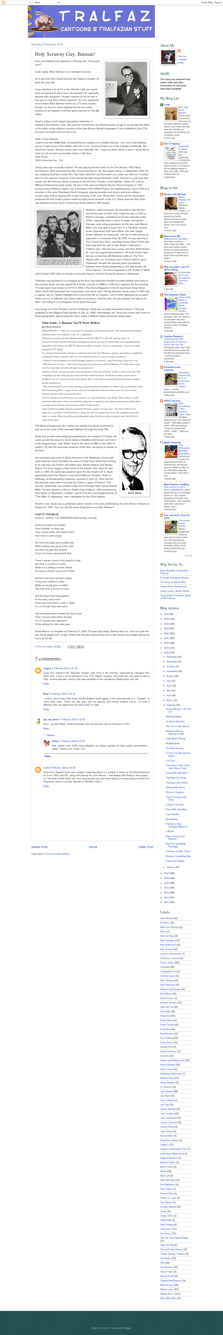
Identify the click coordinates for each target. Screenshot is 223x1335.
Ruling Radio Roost (175, 787)
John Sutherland (168, 1118)
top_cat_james (51, 719)
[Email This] (69, 647)
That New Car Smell (176, 777)
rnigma (47, 668)
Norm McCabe (167, 1180)
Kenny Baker (166, 1135)
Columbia (165, 967)
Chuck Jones (167, 962)
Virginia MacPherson (170, 1280)
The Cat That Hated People (174, 1238)
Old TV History (172, 143)
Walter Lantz (166, 1289)
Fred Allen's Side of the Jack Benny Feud (177, 766)
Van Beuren (166, 1267)
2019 (167, 648)
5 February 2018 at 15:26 (62, 767)
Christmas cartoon (169, 958)
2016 (167, 878)
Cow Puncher (172, 814)
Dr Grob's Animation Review (174, 577)
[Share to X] (76, 647)
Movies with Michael (175, 194)
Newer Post (39, 847)
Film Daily (165, 1011)
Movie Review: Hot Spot (185, 200)
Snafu (163, 1211)
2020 (167, 643)
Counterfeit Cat (167, 971)
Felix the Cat (166, 1007)
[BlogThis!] (72, 647)
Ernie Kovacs (167, 998)
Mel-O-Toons (166, 1167)
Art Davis (165, 922)
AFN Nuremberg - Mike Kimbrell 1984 (184, 409)
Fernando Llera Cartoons (172, 368)
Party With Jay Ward (176, 809)
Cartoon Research (173, 336)
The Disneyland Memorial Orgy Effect (184, 449)
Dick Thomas (167, 980)
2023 (167, 628)
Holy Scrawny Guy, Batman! (175, 837)
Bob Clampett (167, 940)
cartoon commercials (170, 953)
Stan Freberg (166, 1224)
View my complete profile (182, 59)
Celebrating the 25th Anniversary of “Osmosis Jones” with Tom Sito (175, 342)
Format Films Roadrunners (173, 586)
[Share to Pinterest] (82, 647)
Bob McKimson (168, 945)
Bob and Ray (166, 936)
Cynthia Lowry (167, 976)
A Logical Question (175, 721)
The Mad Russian (175, 748)
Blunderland (172, 819)
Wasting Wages (174, 716)
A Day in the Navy (175, 804)
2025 (167, 619)
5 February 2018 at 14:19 (72, 741)
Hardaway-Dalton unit (171, 1073)
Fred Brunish (166, 1033)
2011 (167, 902)
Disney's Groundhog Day (178, 856)
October (171, 666)
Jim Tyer (164, 1104)
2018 (167, 652)
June (169, 686)
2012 (167, 897)
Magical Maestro (168, 1158)
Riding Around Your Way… (177, 239)
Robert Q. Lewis (168, 1198)
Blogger (127, 1328)
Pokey (55, 741)
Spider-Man (166, 1220)
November (172, 661)
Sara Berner (166, 1202)
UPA (162, 1263)
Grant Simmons (168, 1051)
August (170, 676)
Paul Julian (165, 1189)
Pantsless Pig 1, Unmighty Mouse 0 (176, 825)
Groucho (164, 1056)
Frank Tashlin (167, 1024)
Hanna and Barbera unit (172, 1060)
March (170, 700)
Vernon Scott (166, 1276)
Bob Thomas (166, 949)
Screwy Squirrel (168, 1206)
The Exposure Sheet (175, 294)
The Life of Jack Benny (177, 726)
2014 (167, 887)
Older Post (146, 847)
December (172, 657)
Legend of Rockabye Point (173, 1149)
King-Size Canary (169, 1140)
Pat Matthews (167, 1184)
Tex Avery (165, 1233)
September (172, 671)
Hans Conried (167, 1069)
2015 (167, 883)
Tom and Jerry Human (171, 1249)
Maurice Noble (167, 1162)
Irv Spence (165, 1087)
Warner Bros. (167, 1294)
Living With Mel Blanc (177, 773)
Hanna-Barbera (167, 1064)
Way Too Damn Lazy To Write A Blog (176, 268)
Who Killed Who (168, 1298)
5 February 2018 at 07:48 (64, 668)
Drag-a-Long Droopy (170, 989)
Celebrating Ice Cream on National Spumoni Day (184, 278)
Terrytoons (165, 1229)
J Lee (46, 767)
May (169, 690)
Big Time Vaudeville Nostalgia (176, 845)
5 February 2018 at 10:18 (62, 694)
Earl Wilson (166, 993)
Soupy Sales (166, 1215)
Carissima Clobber (175, 861)
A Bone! (170, 831)
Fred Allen (165, 1029)
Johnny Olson (167, 1127)
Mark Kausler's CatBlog (176, 484)
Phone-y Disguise (175, 792)
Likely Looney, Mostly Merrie (174, 591)
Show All (188, 556)
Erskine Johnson (168, 1002)
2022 (167, 633)
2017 (167, 873)
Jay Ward (165, 1095)
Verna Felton (166, 1271)
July (169, 681)
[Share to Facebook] (79, 647)
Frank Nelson (167, 1020)
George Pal (166, 1047)
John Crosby (166, 1113)
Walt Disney (166, 1285)
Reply (46, 683)
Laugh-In (164, 1144)
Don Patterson (167, 984)
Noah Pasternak (172, 442)
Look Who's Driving (175, 738)
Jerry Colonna (167, 1100)
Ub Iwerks (165, 1258)
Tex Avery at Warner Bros (173, 582)
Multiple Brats (173, 743)
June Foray (166, 1131)
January (171, 867)
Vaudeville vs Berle (184, 147)
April (169, 695)
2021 (167, 638)
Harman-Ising (167, 1078)
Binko (163, 931)
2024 (167, 624)
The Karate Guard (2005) (184, 523)
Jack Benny (166, 1091)
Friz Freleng (166, 1038)
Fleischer (165, 1016)
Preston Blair (166, 1193)
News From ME (172, 236)
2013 (167, 892)
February (171, 705)
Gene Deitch (166, 1042)
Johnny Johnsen (168, 1122)
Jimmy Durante (168, 1109)
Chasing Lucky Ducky (177, 782)
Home (93, 847)
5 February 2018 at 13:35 (72, 719)
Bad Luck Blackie (169, 927)
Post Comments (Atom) (57, 854)
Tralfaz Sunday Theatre (172, 1254)
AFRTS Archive (172, 401)
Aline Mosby (166, 918)
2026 (167, 614)
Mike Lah (165, 1175)
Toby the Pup (167, 1245)
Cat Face (170, 760)
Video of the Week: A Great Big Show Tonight (184, 303)
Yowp (49, 646)
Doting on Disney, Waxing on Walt (175, 732)
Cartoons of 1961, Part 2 (178, 851)
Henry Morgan (167, 1082)
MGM (163, 1171)
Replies (50, 735)
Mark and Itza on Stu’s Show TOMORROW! (174, 488)
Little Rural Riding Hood (172, 1153)
